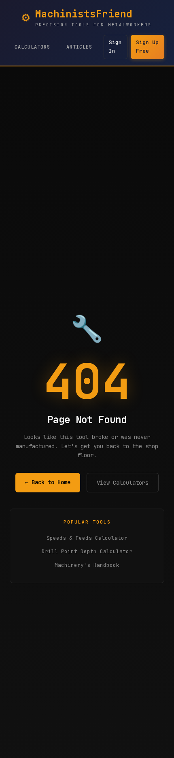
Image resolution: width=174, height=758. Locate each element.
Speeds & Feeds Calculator (87, 537)
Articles (79, 47)
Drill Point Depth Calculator (87, 551)
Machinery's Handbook (87, 565)
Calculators (32, 47)
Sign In (115, 46)
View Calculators (123, 482)
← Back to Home (47, 482)
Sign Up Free (147, 46)
